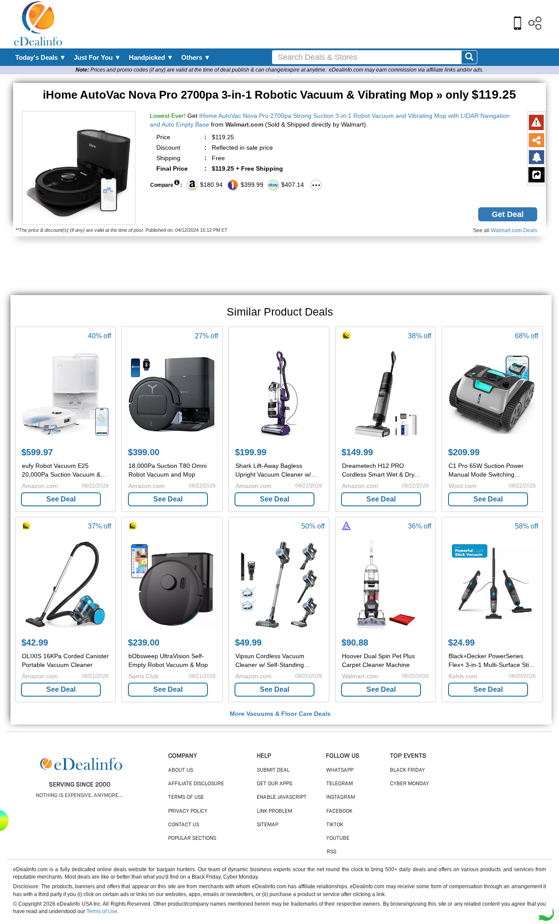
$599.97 (37, 452)
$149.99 (357, 452)
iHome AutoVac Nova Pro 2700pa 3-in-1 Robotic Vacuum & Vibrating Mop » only (279, 94)
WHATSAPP (339, 770)
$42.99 (34, 642)
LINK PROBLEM (274, 811)
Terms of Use (101, 911)
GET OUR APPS (274, 784)
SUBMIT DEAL (273, 770)
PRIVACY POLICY (187, 811)
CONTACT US (183, 825)
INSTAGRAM (340, 797)
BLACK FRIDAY (407, 770)
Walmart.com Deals (514, 230)
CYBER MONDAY (409, 784)
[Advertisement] (298, 24)
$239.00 (143, 642)
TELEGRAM (339, 784)
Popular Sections (192, 838)
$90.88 (355, 642)
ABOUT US (180, 770)
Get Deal (508, 214)
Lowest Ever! (168, 115)
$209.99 (464, 452)
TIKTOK (334, 825)
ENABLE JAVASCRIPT (282, 797)
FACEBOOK (339, 811)
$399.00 (143, 452)
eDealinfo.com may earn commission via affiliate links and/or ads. (406, 70)
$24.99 (461, 642)
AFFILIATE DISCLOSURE (196, 784)
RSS (331, 852)
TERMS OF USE (186, 797)
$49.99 (248, 642)
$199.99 (250, 452)
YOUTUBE (337, 838)
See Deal (61, 499)
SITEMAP (267, 825)
